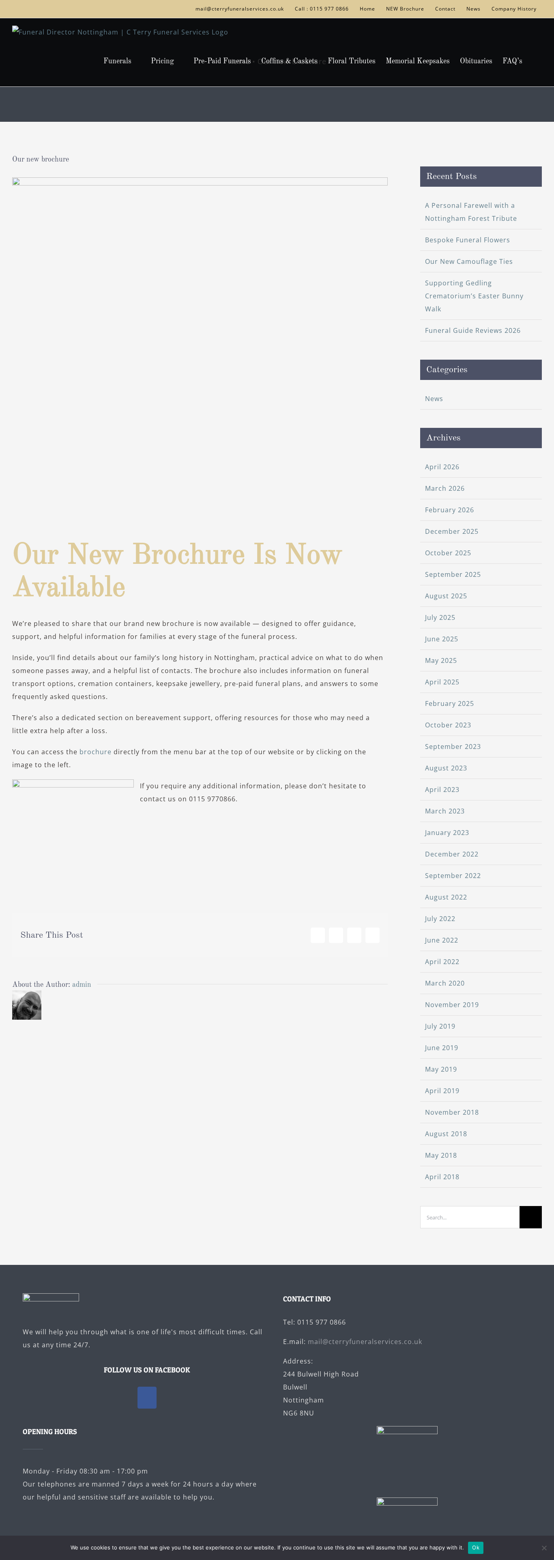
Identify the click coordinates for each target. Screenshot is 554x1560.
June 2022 (441, 940)
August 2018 (446, 1133)
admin (81, 984)
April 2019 (442, 1090)
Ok (475, 1547)
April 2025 (442, 682)
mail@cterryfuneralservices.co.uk (365, 1341)
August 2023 (446, 768)
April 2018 (442, 1176)
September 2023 (453, 746)
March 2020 (445, 983)
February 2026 (449, 509)
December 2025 (452, 531)
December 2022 (452, 854)
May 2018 (441, 1155)
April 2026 (442, 466)
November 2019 (452, 1004)
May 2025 (441, 660)
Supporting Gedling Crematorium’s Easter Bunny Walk (474, 295)
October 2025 (448, 552)
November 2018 (452, 1112)
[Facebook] (147, 1398)
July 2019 (440, 1026)
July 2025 (440, 617)
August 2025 (446, 595)
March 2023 (445, 811)
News (434, 398)
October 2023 (448, 725)
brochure (95, 751)
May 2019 (441, 1069)
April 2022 (442, 961)
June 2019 (441, 1047)
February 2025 (449, 703)
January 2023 (447, 832)
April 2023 (442, 789)
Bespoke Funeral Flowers (467, 239)
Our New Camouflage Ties (469, 261)
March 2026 (445, 488)
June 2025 (441, 638)
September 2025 (453, 574)
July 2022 (440, 918)
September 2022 (453, 875)
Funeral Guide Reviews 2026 (473, 330)
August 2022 (446, 897)
